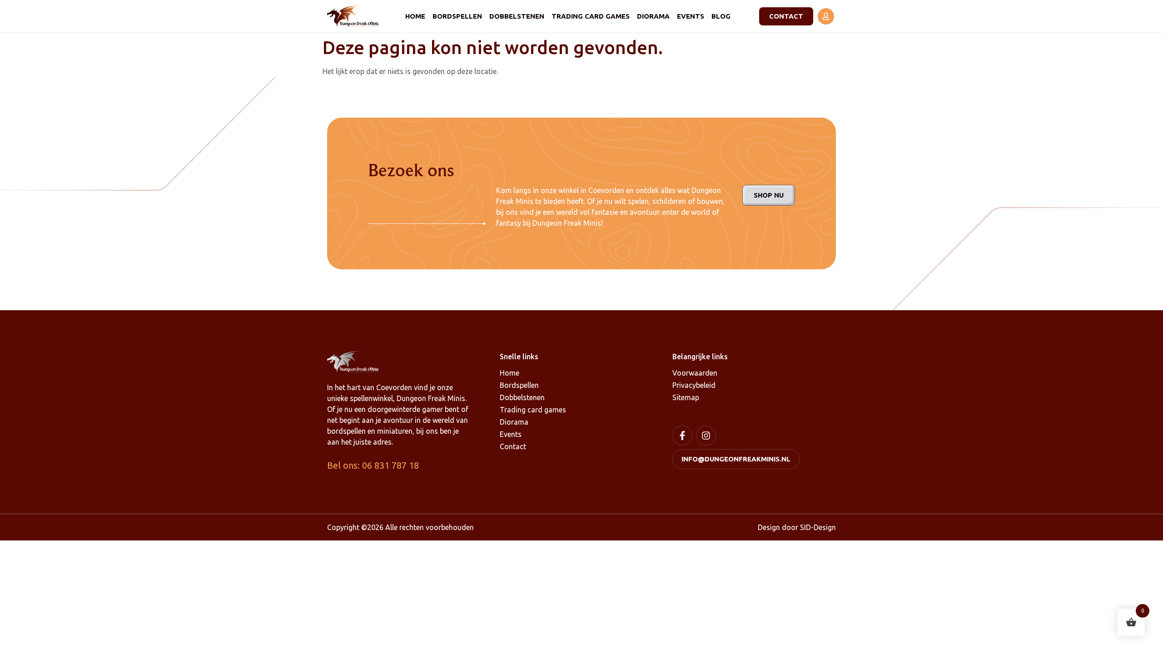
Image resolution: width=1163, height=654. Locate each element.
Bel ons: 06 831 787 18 (373, 465)
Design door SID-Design (797, 527)
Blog (721, 16)
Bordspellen (457, 16)
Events (690, 16)
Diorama (653, 16)
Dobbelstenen (516, 16)
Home (415, 16)
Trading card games (591, 16)
